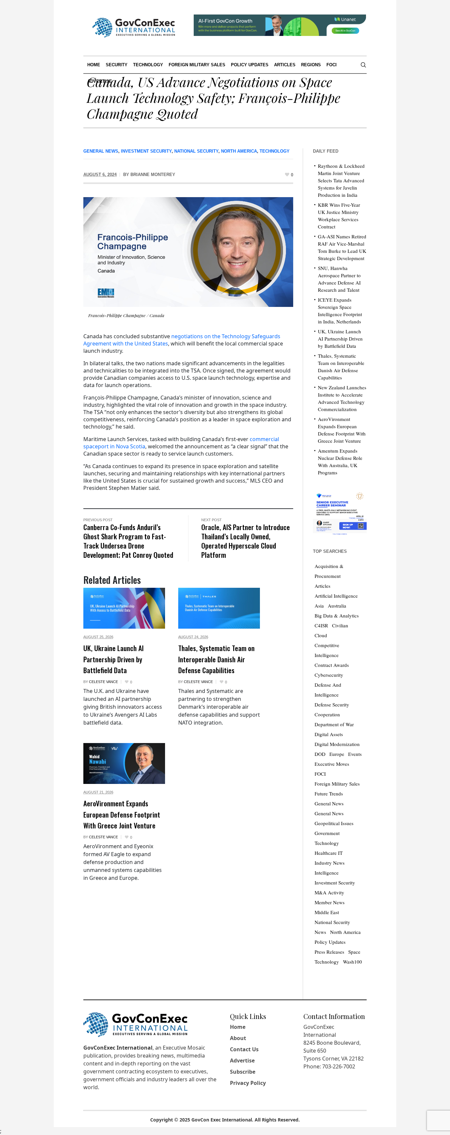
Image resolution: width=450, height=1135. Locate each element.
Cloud (321, 635)
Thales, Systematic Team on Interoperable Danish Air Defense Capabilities (216, 659)
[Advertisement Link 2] (340, 512)
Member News (330, 902)
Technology (275, 151)
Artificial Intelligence (336, 595)
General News (100, 151)
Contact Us (244, 1049)
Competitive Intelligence (327, 650)
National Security (196, 151)
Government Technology (327, 838)
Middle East (327, 912)
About (238, 1038)
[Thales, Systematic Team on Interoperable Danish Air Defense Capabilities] (219, 608)
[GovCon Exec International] (134, 27)
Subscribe (242, 1071)
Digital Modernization (337, 744)
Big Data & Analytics (337, 615)
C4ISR (321, 625)
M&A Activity (329, 892)
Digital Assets (329, 734)
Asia (319, 605)
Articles (322, 585)
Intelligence (327, 872)
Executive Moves (332, 764)
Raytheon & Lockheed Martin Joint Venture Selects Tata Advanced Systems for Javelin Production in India (341, 180)
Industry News (330, 862)
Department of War (334, 724)
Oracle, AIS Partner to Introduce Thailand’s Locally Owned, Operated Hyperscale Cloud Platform (245, 541)
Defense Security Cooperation (332, 709)
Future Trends (329, 793)
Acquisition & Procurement (329, 571)
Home (237, 1026)
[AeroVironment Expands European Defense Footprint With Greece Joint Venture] (124, 763)
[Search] (363, 65)
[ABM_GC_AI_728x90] (280, 24)
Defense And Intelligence (328, 689)
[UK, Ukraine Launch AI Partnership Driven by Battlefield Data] (124, 608)
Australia (337, 605)
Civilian (340, 625)
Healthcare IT (329, 853)
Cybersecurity (329, 675)
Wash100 (352, 961)
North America (239, 151)
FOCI (320, 773)
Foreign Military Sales (337, 783)
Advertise (242, 1060)
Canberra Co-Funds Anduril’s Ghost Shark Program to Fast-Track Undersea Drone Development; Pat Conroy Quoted (128, 541)
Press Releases (329, 951)
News (320, 932)
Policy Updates (330, 942)
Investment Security (146, 151)
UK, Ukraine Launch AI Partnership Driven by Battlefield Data (113, 659)
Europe (336, 754)
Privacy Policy (248, 1083)
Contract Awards (332, 665)
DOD (320, 754)
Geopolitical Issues (334, 823)
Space (354, 951)
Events (355, 754)
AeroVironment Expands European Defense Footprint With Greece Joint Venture (121, 814)
